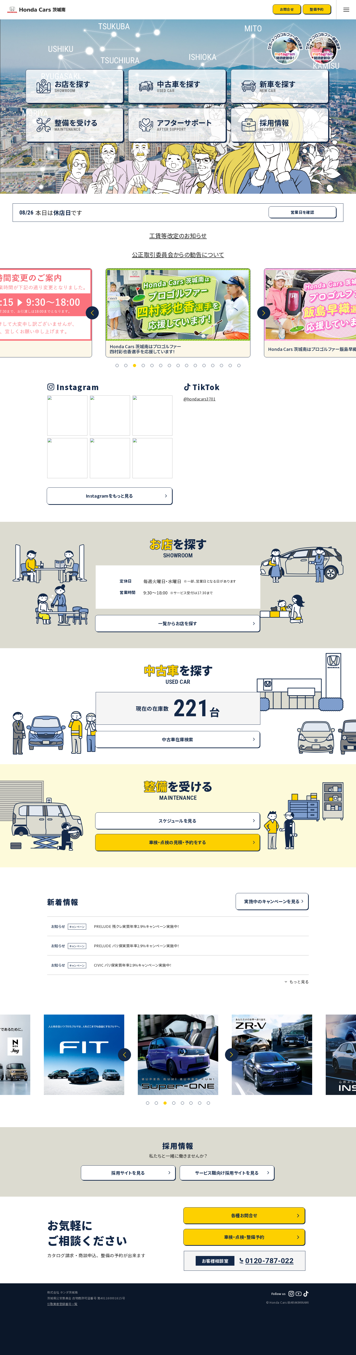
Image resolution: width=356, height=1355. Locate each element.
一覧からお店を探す (177, 623)
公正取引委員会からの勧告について (178, 254)
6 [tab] (160, 365)
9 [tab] (186, 365)
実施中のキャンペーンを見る (272, 901)
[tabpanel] (178, 312)
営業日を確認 (302, 212)
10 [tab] (195, 365)
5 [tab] (152, 365)
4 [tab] (143, 365)
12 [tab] (212, 365)
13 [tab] (221, 365)
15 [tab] (238, 365)
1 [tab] (117, 365)
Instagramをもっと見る (109, 496)
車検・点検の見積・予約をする (177, 842)
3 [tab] (134, 365)
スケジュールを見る (177, 820)
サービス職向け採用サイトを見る (227, 1173)
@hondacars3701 (200, 399)
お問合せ (287, 9)
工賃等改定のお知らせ (178, 235)
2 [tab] (125, 365)
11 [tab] (204, 365)
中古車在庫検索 (177, 739)
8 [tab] (178, 365)
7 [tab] (169, 365)
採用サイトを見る (128, 1173)
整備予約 (317, 9)
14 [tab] (230, 365)
